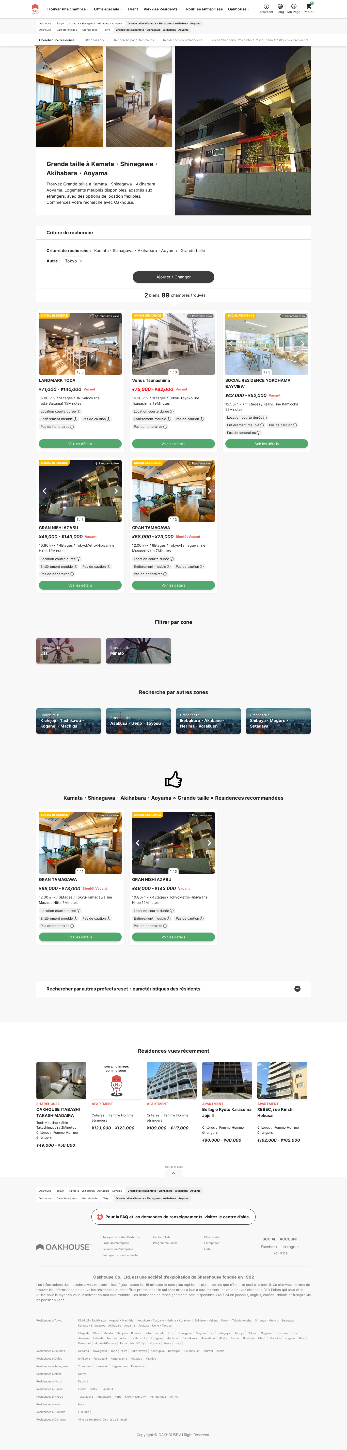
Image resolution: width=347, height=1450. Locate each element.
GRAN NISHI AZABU (58, 527)
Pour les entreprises (204, 9)
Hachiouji (173, 1338)
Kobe (118, 1396)
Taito (147, 1333)
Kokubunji (84, 1343)
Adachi (124, 1338)
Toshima (282, 1333)
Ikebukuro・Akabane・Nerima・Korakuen (203, 721)
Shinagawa (185, 1333)
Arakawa (83, 1338)
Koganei (290, 1338)
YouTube (280, 1253)
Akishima (248, 1338)
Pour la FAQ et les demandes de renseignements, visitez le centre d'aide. (177, 1216)
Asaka (220, 1351)
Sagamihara (120, 1366)
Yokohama (85, 1366)
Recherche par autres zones (134, 40)
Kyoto (82, 1381)
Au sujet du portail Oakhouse (121, 1237)
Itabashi (98, 1338)
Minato (120, 651)
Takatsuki (108, 1389)
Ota (50, 651)
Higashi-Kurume (105, 1343)
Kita (294, 1333)
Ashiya (173, 1396)
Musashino (207, 1338)
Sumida (159, 1333)
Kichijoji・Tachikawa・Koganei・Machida (62, 721)
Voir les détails (80, 444)
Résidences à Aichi (48, 1374)
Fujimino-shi (192, 1351)
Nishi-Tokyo (138, 1343)
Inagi (178, 1343)
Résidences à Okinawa (51, 1419)
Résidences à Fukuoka (50, 1412)
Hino (302, 1338)
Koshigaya (158, 1351)
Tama (123, 1343)
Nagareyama (119, 1358)
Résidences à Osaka (49, 1389)
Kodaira (155, 1343)
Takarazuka (85, 1396)
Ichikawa (84, 1358)
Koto (171, 1333)
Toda (114, 1351)
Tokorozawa (139, 1351)
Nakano (253, 1333)
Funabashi (100, 1358)
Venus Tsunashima (151, 380)
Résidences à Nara (48, 1404)
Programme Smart (165, 1243)
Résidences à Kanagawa (52, 1366)
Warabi (208, 1351)
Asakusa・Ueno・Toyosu (135, 721)
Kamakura (137, 1366)
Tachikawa (190, 1338)
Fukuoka (83, 1412)
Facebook (269, 1246)
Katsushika (140, 1338)
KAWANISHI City (135, 1396)
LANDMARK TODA (57, 380)
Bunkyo (136, 1333)
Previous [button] (44, 343)
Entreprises (211, 1243)
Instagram (291, 1246)
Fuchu (235, 1338)
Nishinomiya (157, 1396)
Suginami (267, 1333)
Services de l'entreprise (117, 1249)
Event (133, 9)
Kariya (82, 1374)
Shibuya (238, 1333)
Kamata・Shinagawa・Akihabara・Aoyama (106, 1325)
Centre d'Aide (161, 1237)
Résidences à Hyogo (49, 1396)
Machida (275, 1338)
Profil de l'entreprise (115, 1243)
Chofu (262, 1338)
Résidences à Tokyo (49, 1320)
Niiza (124, 1351)
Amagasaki (104, 1396)
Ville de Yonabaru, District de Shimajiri (103, 1419)
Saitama (83, 1351)
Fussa (167, 1343)
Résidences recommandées (182, 40)
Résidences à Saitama (50, 1351)
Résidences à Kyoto (49, 1381)
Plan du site (211, 1237)
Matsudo (136, 1358)
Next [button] (116, 343)
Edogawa (157, 1338)
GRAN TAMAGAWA (151, 527)
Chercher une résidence (56, 40)
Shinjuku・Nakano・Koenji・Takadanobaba (223, 1320)
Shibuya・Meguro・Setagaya (270, 721)
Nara (81, 1404)
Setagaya (224, 1333)
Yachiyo (151, 1358)
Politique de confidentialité (120, 1255)
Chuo (96, 1333)
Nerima (112, 1338)
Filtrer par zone (94, 40)
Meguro (201, 1333)
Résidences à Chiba (49, 1358)
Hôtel (207, 1249)
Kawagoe (174, 1351)
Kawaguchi (99, 1351)
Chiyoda (83, 1333)
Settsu (94, 1389)
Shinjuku (122, 1333)
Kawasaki (102, 1366)
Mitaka (222, 1338)
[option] (80, 344)
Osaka (82, 1389)
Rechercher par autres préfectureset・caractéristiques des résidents (259, 40)
